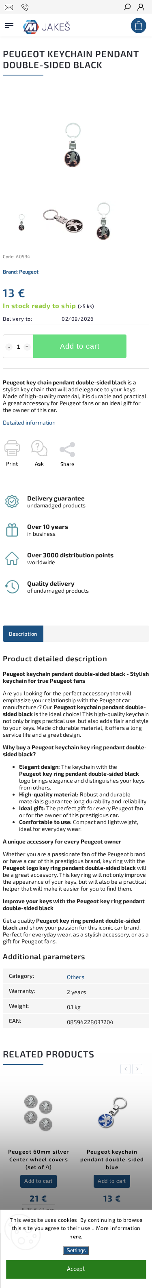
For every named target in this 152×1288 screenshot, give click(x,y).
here (75, 1236)
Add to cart (80, 346)
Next (138, 1069)
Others (75, 976)
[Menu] (9, 24)
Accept (76, 1269)
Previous (127, 1069)
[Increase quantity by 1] (27, 347)
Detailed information (29, 422)
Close (129, 478)
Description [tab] (23, 633)
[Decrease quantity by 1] (9, 347)
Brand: (21, 271)
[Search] (127, 8)
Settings (76, 1250)
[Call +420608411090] (26, 7)
